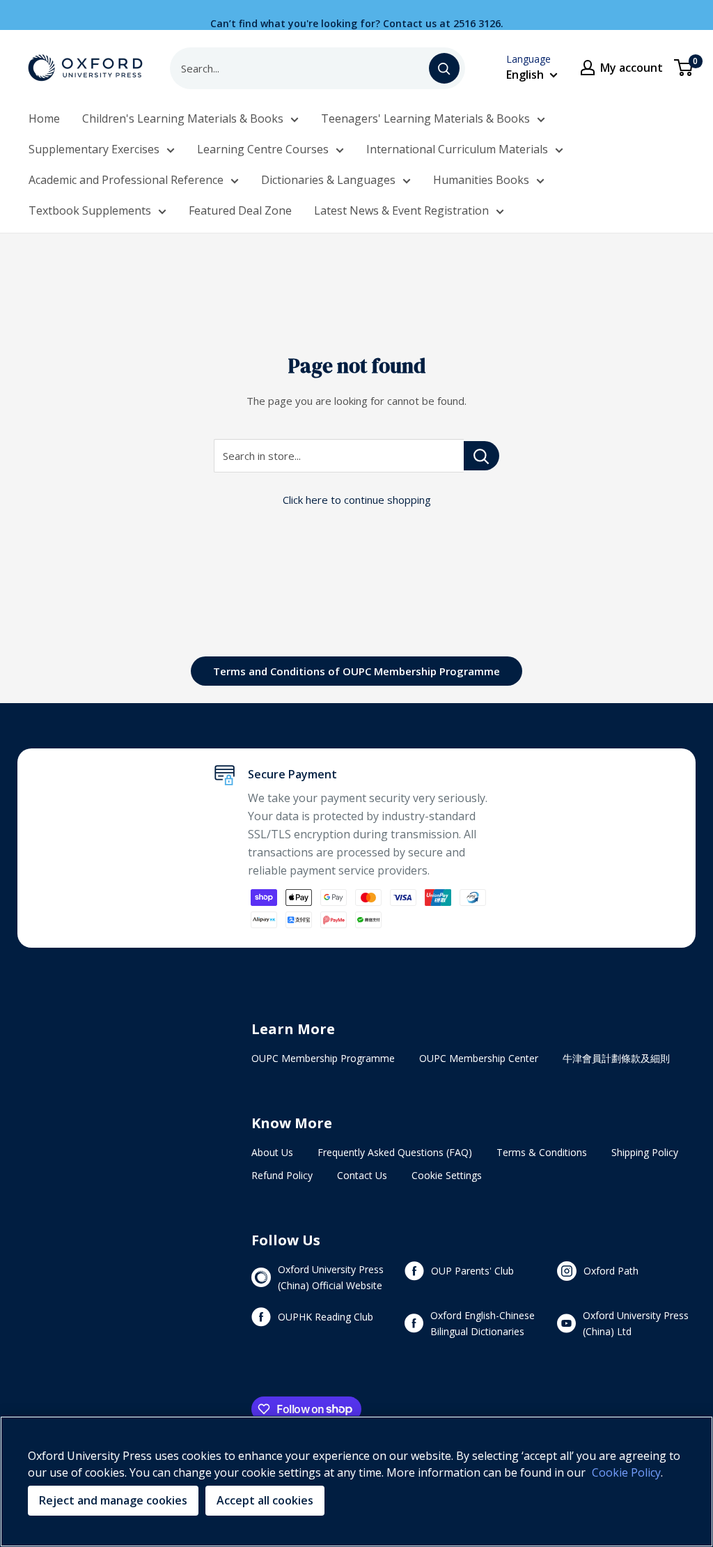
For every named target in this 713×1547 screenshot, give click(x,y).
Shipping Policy (644, 1152)
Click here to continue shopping (357, 500)
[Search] (444, 68)
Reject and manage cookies (113, 1500)
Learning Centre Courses (263, 149)
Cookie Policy (626, 1472)
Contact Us (362, 1175)
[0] (684, 67)
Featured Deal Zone (240, 210)
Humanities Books (481, 179)
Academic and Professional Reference (126, 179)
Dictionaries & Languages (328, 179)
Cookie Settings (447, 1175)
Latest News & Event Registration (401, 210)
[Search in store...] (481, 455)
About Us (272, 1152)
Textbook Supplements (90, 210)
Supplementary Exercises (94, 149)
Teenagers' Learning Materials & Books (425, 118)
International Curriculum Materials (457, 149)
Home (44, 118)
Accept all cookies (265, 1500)
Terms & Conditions (541, 1152)
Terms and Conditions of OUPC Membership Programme (356, 671)
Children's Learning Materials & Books (182, 118)
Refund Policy (282, 1175)
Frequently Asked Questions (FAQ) (395, 1152)
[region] (356, 1481)
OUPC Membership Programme (323, 1058)
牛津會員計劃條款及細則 (616, 1058)
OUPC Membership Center (478, 1058)
